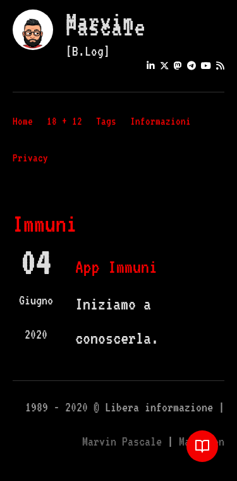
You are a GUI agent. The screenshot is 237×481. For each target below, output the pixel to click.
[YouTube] (206, 65)
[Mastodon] (178, 65)
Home (23, 121)
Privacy (30, 158)
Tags (106, 121)
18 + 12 (64, 121)
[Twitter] (164, 65)
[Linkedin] (151, 65)
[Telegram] (191, 65)
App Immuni (116, 266)
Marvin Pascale (105, 24)
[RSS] (220, 65)
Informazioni (160, 121)
